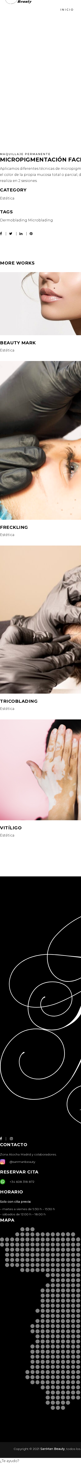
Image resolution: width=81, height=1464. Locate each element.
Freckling (14, 527)
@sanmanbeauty (22, 1162)
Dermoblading (13, 220)
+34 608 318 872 (22, 1182)
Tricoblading (19, 701)
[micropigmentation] (37, 125)
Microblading (40, 220)
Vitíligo (11, 827)
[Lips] (37, 76)
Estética (7, 198)
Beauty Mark (18, 342)
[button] (9, 1461)
